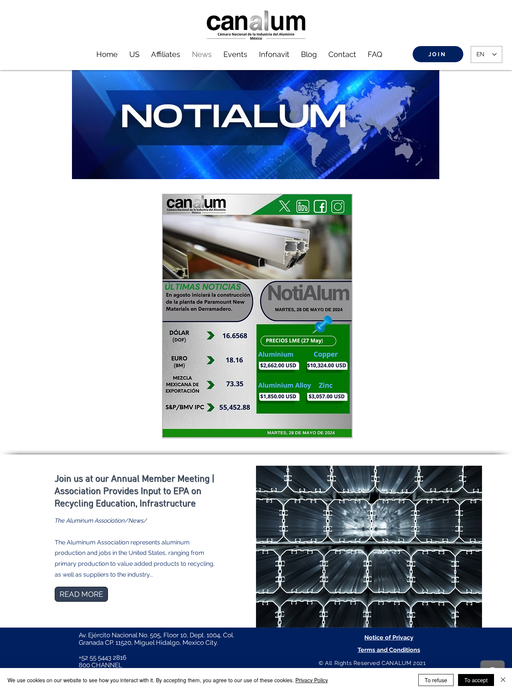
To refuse (436, 680)
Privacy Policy (311, 680)
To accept (476, 680)
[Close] (503, 680)
